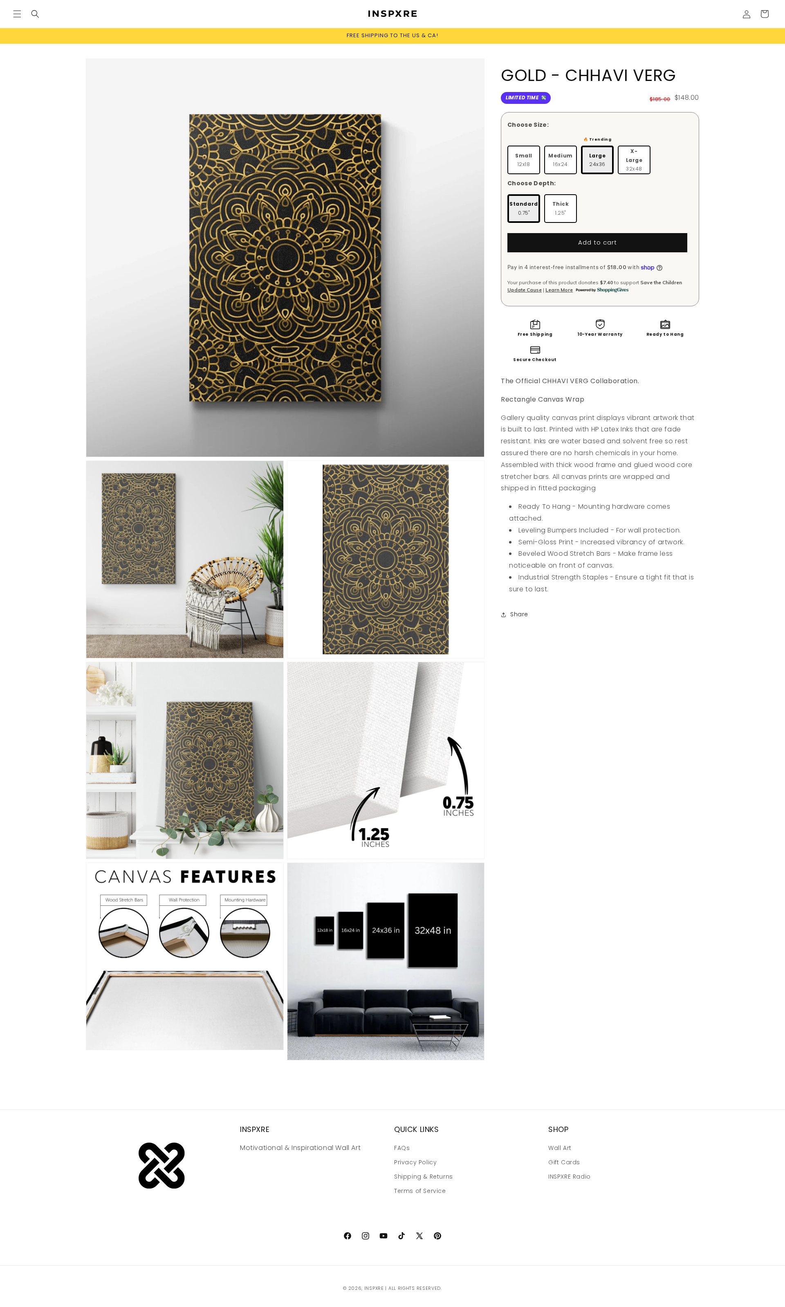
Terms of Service (420, 1191)
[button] (17, 14)
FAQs (402, 1148)
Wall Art (560, 1148)
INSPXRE (374, 1288)
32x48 (634, 160)
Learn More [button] (559, 290)
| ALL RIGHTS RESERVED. (413, 1288)
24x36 (597, 160)
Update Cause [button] (524, 290)
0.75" (523, 208)
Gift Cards (564, 1162)
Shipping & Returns (423, 1176)
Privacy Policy (415, 1162)
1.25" (560, 208)
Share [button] (519, 614)
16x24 (560, 160)
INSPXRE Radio (569, 1176)
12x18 (523, 160)
